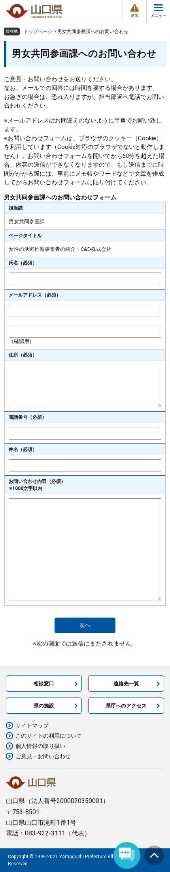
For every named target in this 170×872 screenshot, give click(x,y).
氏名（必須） (23, 262)
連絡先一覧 (126, 683)
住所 (23, 355)
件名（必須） (23, 449)
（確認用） (21, 341)
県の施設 (44, 706)
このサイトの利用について (48, 736)
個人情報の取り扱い (40, 746)
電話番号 (28, 417)
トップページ (38, 31)
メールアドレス (35, 295)
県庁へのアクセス (126, 706)
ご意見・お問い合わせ (43, 756)
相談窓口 (44, 683)
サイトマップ (32, 725)
